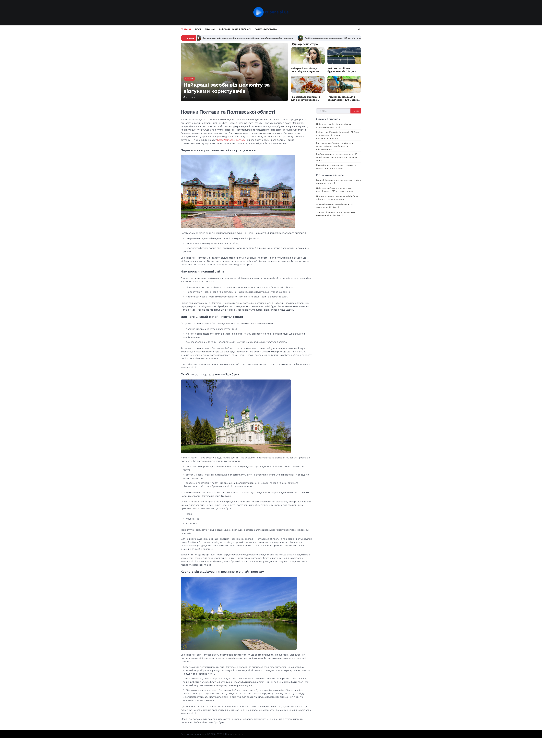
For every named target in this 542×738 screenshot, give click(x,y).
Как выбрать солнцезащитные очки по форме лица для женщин (344, 38)
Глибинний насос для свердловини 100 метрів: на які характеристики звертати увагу (252, 38)
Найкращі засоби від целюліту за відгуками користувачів (305, 71)
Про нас (210, 29)
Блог (198, 29)
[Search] (359, 29)
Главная (186, 29)
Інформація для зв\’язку (235, 29)
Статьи (189, 79)
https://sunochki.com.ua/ (231, 140)
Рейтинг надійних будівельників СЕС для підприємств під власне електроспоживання (342, 73)
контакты (237, 734)
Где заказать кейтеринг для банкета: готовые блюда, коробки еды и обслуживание (305, 101)
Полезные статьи (265, 29)
